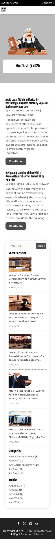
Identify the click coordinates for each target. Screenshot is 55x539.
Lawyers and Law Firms (19, 115)
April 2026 (14, 502)
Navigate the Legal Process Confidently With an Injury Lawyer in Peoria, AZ (27, 279)
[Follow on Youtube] (36, 523)
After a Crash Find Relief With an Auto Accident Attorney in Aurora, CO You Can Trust (26, 394)
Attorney (13, 460)
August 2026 (15, 485)
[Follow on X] (24, 523)
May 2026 (14, 498)
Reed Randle (16, 110)
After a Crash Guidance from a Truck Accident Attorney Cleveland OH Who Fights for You (27, 433)
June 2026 (14, 493)
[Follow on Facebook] (18, 523)
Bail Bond (13, 469)
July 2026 (13, 489)
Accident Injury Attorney (21, 456)
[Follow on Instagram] (30, 523)
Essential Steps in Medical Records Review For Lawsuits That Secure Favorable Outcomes (27, 356)
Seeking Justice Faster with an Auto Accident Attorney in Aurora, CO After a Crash (26, 317)
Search (41, 245)
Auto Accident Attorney (21, 464)
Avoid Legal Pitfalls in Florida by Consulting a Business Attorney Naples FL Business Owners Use (27, 103)
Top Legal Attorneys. (39, 531)
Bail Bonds (14, 473)
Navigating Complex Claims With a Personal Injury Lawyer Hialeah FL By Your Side (25, 176)
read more (16, 161)
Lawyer (44, 184)
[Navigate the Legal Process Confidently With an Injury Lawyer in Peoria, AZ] (20, 265)
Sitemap (39, 534)
